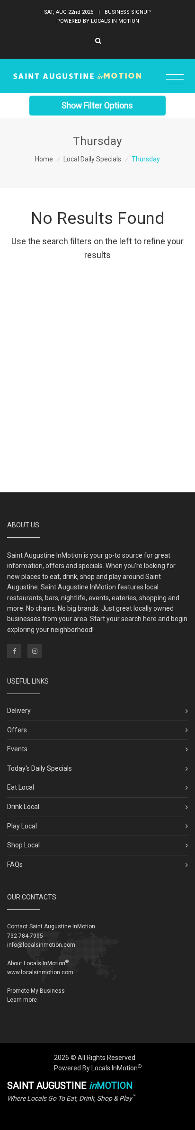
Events (17, 749)
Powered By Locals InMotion (98, 1068)
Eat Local (20, 787)
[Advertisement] (97, 380)
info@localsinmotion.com (41, 945)
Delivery (19, 710)
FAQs (15, 864)
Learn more (22, 1000)
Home (44, 159)
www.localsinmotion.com (40, 972)
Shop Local (23, 845)
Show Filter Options (97, 105)
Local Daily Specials (92, 159)
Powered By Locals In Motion (97, 21)
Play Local (22, 826)
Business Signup (128, 12)
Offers (17, 730)
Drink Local (23, 806)
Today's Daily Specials (39, 768)
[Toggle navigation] (174, 79)
